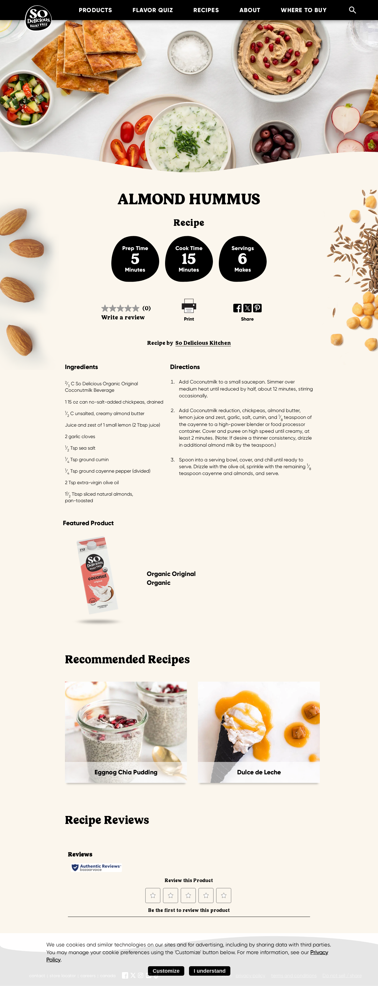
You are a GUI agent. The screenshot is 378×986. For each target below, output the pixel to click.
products (96, 10)
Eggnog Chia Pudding (125, 772)
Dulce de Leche (259, 772)
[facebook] (237, 308)
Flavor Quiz (153, 10)
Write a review (123, 317)
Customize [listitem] (166, 971)
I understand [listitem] (210, 971)
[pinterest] (257, 308)
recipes (206, 10)
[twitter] (247, 308)
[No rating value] (121, 308)
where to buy (304, 10)
